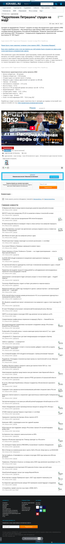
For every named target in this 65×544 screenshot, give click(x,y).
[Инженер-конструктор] (18, 176)
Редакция (5, 505)
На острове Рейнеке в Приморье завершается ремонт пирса (21, 246)
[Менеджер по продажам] (31, 176)
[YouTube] (37, 514)
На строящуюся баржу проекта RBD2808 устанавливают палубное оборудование (28, 445)
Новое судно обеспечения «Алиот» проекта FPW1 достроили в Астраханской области (29, 377)
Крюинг (23, 505)
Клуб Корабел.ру (7, 508)
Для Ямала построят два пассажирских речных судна (19, 235)
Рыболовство (7, 11)
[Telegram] (41, 510)
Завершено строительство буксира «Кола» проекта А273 (20, 417)
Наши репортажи (26, 508)
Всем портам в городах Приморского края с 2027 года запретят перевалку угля (27, 477)
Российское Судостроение (28, 502)
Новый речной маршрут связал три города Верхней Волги (20, 472)
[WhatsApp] (44, 510)
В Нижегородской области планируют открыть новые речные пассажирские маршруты (29, 223)
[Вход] (61, 4)
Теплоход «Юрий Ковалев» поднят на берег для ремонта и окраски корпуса (26, 283)
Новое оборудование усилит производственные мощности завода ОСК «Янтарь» (27, 406)
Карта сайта (5, 515)
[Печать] (62, 167)
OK (39, 538)
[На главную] (12, 4)
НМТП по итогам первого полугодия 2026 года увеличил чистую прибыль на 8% (27, 314)
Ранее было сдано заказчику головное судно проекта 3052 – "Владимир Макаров (28, 45)
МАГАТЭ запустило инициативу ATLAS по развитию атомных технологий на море (27, 213)
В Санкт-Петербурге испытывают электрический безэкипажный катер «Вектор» (27, 309)
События (36, 8)
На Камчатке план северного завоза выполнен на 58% (19, 434)
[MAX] (37, 510)
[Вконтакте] (41, 507)
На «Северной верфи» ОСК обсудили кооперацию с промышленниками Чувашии (28, 353)
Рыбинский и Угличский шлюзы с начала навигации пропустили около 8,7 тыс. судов (28, 331)
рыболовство (16, 403)
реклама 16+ (61, 1)
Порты (54, 8)
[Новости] (6, 162)
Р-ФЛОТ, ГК (7, 150)
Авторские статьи (26, 507)
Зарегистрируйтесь (49, 199)
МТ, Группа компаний (18, 150)
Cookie (35, 538)
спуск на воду (17, 156)
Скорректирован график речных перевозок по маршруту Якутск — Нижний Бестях (28, 319)
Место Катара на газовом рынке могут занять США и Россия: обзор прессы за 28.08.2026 (30, 450)
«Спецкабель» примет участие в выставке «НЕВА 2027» (20, 488)
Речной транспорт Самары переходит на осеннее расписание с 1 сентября (25, 241)
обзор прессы (16, 452)
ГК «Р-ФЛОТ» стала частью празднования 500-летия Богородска (22, 218)
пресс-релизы (16, 328)
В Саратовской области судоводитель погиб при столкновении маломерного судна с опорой (31, 265)
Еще (41, 11)
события (15, 210)
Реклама (5, 507)
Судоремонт (27, 8)
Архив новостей (25, 510)
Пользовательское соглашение (10, 510)
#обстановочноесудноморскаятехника (30, 103)
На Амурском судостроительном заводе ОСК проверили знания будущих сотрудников (29, 483)
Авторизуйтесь (37, 199)
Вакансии (38, 504)
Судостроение (7, 8)
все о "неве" (15, 490)
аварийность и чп (17, 266)
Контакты (38, 502)
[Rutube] (44, 507)
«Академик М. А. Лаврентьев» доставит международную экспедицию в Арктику (27, 336)
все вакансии (54, 177)
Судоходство (17, 8)
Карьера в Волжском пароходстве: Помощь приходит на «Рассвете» (23, 439)
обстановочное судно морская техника (51, 156)
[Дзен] (37, 507)
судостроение (14, 14)
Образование (22, 11)
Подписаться (7, 148)
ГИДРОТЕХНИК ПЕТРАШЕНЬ (12, 153)
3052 (25, 153)
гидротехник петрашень (10, 158)
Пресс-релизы (45, 8)
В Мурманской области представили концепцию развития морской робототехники (28, 208)
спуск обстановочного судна (30, 156)
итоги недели (16, 350)
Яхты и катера (33, 11)
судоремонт (16, 285)
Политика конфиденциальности (10, 512)
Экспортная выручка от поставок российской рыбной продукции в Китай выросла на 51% (30, 401)
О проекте (5, 502)
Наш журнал (6, 504)
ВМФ (14, 11)
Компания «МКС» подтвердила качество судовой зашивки (20, 422)
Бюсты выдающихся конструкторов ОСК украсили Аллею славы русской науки (27, 467)
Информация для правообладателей (11, 513)
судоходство (16, 215)
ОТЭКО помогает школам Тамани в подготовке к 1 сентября (21, 412)
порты (14, 273)
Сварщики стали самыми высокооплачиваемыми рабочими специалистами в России (29, 389)
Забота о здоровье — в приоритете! (13, 341)
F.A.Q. (4, 516)
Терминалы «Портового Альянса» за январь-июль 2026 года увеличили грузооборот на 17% (31, 462)
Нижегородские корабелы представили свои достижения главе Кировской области (28, 372)
